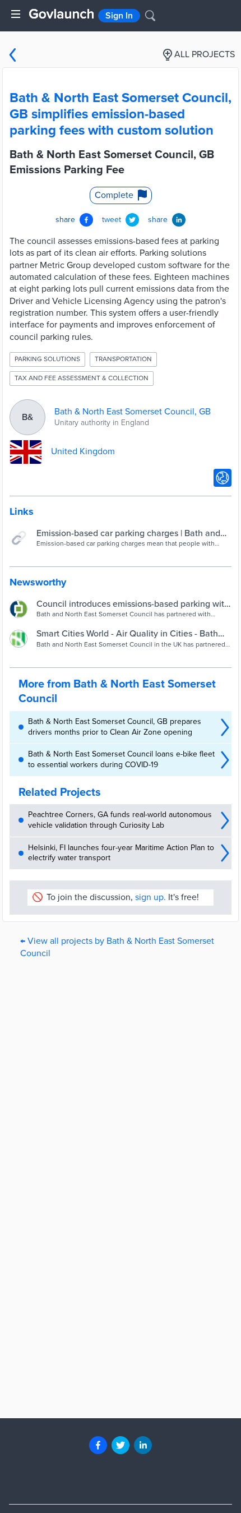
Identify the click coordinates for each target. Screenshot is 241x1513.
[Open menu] (15, 14)
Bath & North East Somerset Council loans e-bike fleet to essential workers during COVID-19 (121, 759)
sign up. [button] (150, 897)
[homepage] (61, 13)
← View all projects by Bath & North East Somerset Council (117, 946)
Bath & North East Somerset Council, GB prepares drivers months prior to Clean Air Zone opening (114, 727)
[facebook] (98, 1445)
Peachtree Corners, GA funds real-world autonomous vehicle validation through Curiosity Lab (120, 820)
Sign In (119, 15)
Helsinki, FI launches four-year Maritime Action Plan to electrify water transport (121, 853)
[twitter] (120, 1445)
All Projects (204, 54)
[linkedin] (143, 1445)
